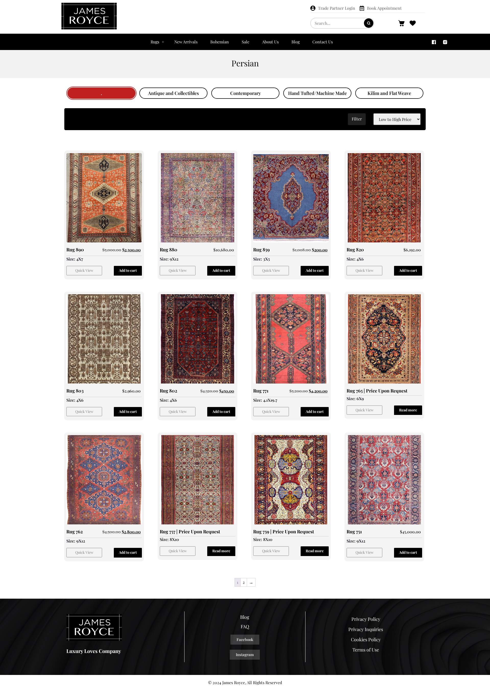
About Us (270, 41)
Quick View (84, 270)
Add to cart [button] (128, 270)
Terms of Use (365, 650)
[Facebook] (434, 42)
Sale (245, 41)
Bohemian (219, 41)
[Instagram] (445, 42)
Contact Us (322, 41)
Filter (357, 118)
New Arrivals (186, 41)
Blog (295, 41)
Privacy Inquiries (365, 629)
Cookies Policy (366, 639)
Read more (408, 410)
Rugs (155, 41)
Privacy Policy (365, 619)
